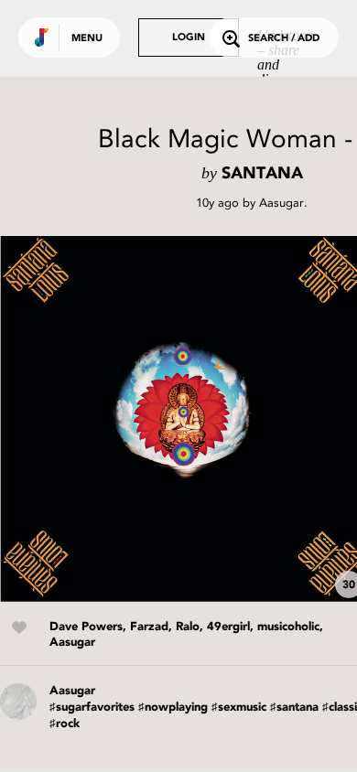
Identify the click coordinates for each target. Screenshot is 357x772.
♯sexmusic (238, 707)
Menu (87, 39)
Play (183, 419)
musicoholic (288, 627)
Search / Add (283, 39)
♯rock (64, 724)
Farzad (149, 627)
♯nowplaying (173, 707)
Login (188, 38)
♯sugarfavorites (92, 707)
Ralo (188, 627)
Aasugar (281, 202)
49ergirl (228, 627)
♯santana (294, 707)
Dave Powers (86, 627)
